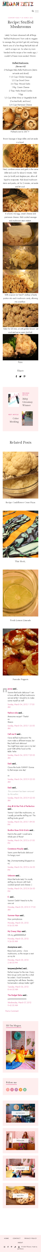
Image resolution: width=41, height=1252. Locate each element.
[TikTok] (20, 1089)
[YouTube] (25, 1089)
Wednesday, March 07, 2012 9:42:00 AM (19, 1004)
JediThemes (20, 1249)
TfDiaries (28, 1247)
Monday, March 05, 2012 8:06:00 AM (18, 924)
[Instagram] (12, 1089)
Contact (17, 1238)
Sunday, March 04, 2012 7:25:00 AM (21, 756)
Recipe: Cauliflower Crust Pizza (20, 502)
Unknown (11, 875)
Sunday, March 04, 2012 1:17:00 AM (21, 706)
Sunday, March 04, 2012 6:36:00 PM (21, 868)
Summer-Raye (13, 915)
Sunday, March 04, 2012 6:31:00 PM (21, 842)
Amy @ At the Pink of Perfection (21, 806)
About (20, 1243)
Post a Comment (11, 1011)
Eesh (10, 763)
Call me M (12, 734)
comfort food (13, 18)
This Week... (20, 561)
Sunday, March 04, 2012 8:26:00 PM (21, 890)
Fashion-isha (13, 712)
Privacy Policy (30, 1238)
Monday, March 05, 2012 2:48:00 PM (18, 961)
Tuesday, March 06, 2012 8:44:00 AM (18, 988)
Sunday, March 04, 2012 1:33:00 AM (21, 727)
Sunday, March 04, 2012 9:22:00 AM (21, 780)
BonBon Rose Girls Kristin (18, 830)
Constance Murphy (15, 848)
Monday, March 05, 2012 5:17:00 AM (22, 908)
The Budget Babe (15, 995)
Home (6, 1238)
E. (8, 896)
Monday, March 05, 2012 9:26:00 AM (18, 940)
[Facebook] (8, 1089)
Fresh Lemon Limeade (20, 620)
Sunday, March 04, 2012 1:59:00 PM (21, 823)
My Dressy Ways (14, 931)
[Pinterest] (16, 1089)
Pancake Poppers (20, 679)
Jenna (10, 688)
